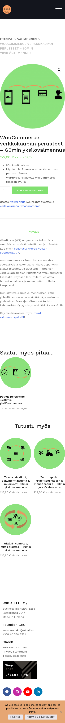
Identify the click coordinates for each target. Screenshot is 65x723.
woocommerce (30, 206)
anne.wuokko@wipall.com (20, 630)
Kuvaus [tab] (34, 231)
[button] (59, 70)
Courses (21, 647)
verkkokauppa (9, 206)
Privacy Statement (15, 651)
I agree (15, 717)
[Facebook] (7, 691)
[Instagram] (17, 691)
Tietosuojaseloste (14, 655)
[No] (60, 711)
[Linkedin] (38, 691)
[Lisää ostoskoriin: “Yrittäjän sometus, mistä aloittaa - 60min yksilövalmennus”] (23, 509)
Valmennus (27, 39)
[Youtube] (27, 691)
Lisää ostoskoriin (30, 190)
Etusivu (6, 39)
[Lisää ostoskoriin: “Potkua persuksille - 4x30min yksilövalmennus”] (23, 362)
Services (8, 647)
